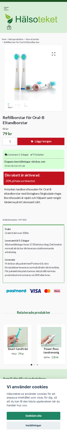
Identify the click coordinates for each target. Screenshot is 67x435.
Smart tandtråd (18, 349)
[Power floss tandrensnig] (51, 338)
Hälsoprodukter (16, 40)
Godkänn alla (33, 415)
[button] (31, 365)
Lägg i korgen (43, 142)
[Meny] (6, 9)
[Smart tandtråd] (17, 338)
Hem (4, 40)
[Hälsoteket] (33, 19)
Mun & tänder (32, 40)
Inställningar (33, 425)
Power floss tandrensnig (51, 351)
